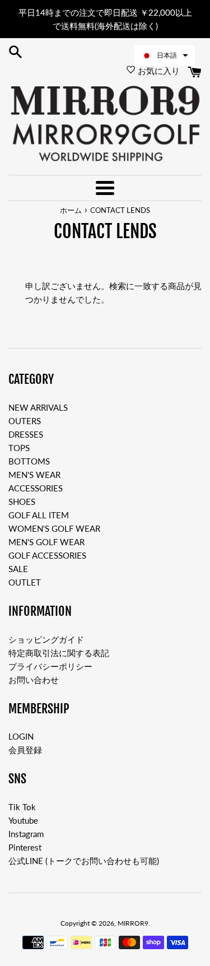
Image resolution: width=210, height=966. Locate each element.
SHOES (21, 501)
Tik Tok (22, 807)
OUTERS (24, 421)
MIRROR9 (133, 923)
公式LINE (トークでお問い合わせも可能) (83, 861)
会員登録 (25, 750)
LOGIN (21, 736)
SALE (18, 569)
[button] (164, 55)
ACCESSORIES (35, 488)
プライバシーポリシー (50, 666)
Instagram (26, 834)
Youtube (23, 820)
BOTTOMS (29, 461)
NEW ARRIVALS (38, 407)
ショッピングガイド (46, 639)
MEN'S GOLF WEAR (46, 542)
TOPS (19, 448)
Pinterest (24, 847)
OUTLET (24, 582)
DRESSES (25, 434)
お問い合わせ (33, 680)
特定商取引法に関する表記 (58, 653)
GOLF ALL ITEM (38, 515)
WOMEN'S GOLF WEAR (54, 528)
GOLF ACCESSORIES (47, 555)
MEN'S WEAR (34, 475)
